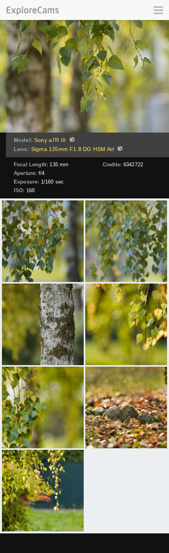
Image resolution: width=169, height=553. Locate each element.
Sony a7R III (50, 140)
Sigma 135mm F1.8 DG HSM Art (72, 149)
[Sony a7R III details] (71, 140)
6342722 (133, 164)
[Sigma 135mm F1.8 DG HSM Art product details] (119, 149)
